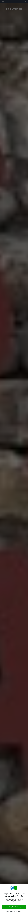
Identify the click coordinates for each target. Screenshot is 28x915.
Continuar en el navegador (14, 911)
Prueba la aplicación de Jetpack (14, 907)
